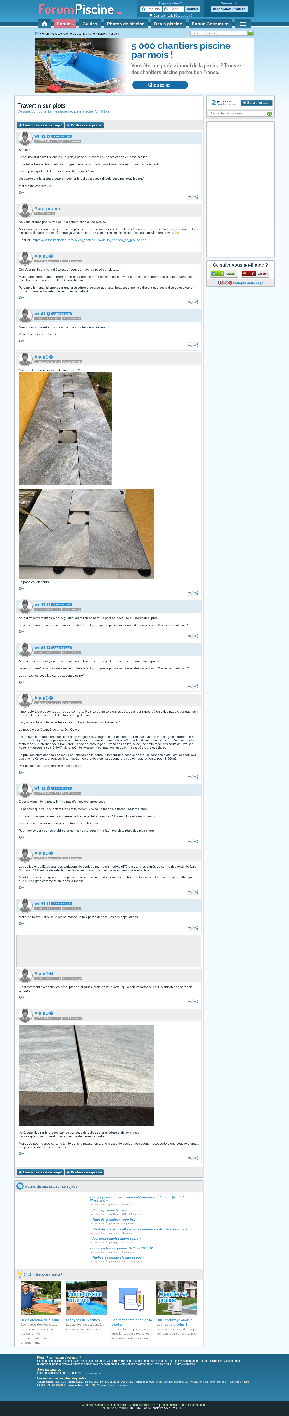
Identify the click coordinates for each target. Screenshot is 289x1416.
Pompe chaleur (110, 1381)
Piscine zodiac (74, 1385)
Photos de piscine (125, 23)
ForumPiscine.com (211, 1360)
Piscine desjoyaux (144, 1382)
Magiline (221, 1382)
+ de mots (121, 1385)
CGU (155, 1405)
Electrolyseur (181, 1381)
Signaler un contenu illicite (111, 1405)
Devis (159, 1381)
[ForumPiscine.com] (37, 33)
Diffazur (168, 1382)
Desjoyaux (127, 1381)
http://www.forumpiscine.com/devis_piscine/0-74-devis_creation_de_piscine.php (89, 240)
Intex (212, 1381)
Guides (89, 23)
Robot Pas (89, 1384)
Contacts (87, 1405)
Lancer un (42, 125)
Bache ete (60, 1381)
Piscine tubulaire (56, 1384)
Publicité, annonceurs (193, 1405)
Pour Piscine (234, 1382)
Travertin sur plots (41, 106)
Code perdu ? (183, 15)
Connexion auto (163, 15)
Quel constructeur (48, 1372)
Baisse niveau (75, 1382)
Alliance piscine (45, 1382)
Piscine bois (91, 1381)
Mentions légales (139, 1405)
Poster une (86, 125)
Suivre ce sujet (258, 102)
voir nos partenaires (94, 1373)
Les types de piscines (83, 1320)
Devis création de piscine (40, 1320)
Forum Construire (210, 23)
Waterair (101, 1385)
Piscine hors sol (199, 1381)
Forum (65, 23)
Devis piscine (168, 23)
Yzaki (111, 1385)
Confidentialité (169, 1405)
